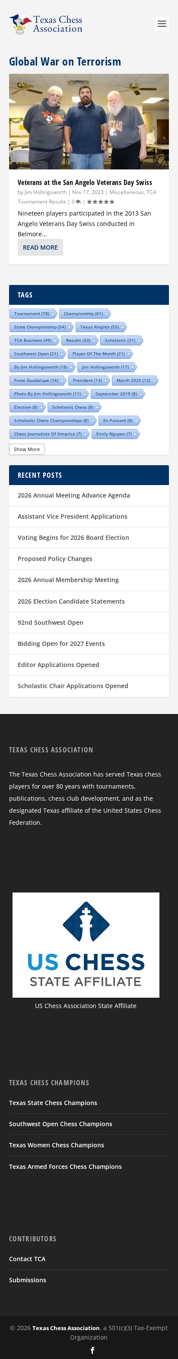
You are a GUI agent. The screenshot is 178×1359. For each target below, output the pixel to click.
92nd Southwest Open (50, 622)
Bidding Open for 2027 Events (61, 643)
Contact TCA (27, 1259)
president (87, 380)
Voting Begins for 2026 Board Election (73, 537)
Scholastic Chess (72, 407)
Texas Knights (99, 327)
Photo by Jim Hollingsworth (47, 394)
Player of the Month (99, 354)
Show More (27, 449)
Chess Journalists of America (48, 434)
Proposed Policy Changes (55, 558)
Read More (40, 247)
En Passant (118, 420)
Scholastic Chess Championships (51, 420)
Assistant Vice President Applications (72, 516)
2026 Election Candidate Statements (71, 601)
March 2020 (133, 380)
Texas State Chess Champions (53, 1103)
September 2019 (116, 394)
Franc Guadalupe (36, 380)
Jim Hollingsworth (46, 192)
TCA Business (32, 340)
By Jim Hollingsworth (40, 367)
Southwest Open (36, 354)
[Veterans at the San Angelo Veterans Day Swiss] (89, 121)
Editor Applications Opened (58, 665)
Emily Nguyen (114, 434)
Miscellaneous (126, 192)
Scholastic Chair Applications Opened (73, 686)
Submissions (27, 1280)
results (78, 340)
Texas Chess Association (66, 1328)
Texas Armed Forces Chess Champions (65, 1166)
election (26, 407)
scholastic (120, 340)
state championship (40, 327)
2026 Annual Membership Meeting (68, 580)
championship (83, 313)
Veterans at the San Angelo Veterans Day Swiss (85, 182)
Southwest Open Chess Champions (60, 1124)
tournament (31, 313)
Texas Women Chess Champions (56, 1145)
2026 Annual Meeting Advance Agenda (74, 495)
